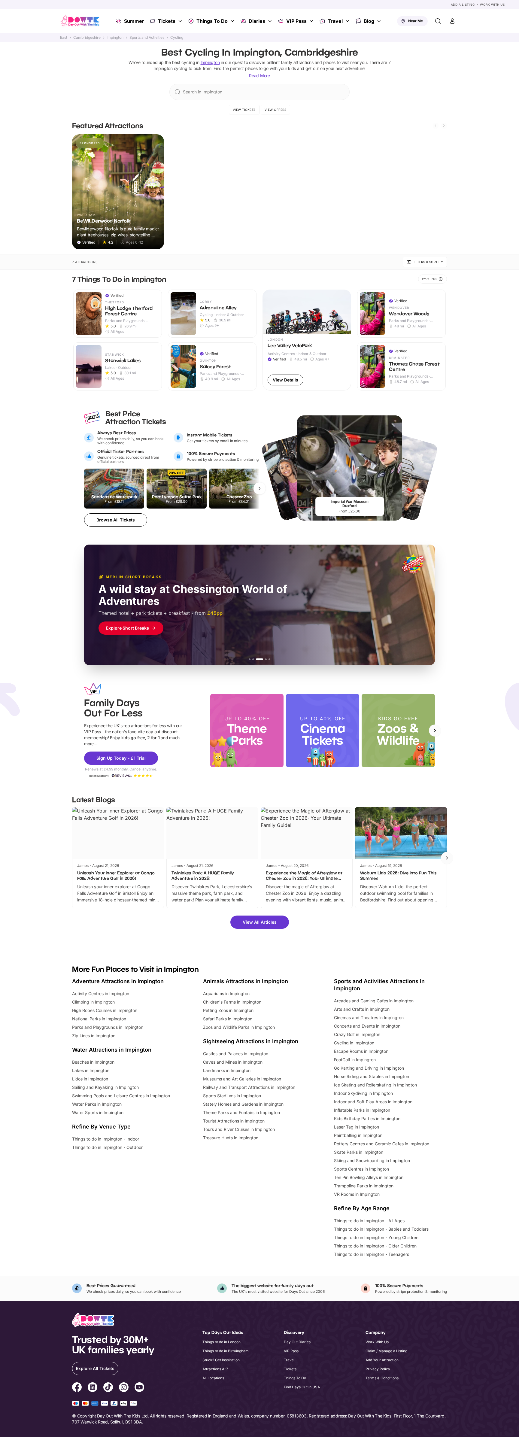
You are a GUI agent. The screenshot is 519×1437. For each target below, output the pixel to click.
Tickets (166, 21)
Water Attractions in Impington (111, 1050)
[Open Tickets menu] (181, 21)
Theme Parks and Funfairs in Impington (241, 1112)
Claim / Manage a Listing (386, 1351)
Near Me (415, 21)
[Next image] (344, 311)
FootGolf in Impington (355, 1059)
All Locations (213, 1378)
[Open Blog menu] (379, 21)
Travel (335, 21)
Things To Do (212, 21)
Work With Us (492, 4)
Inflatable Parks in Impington (362, 1110)
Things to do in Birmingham (225, 1351)
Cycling (176, 37)
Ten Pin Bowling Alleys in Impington (368, 1177)
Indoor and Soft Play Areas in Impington (373, 1101)
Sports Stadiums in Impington (232, 1095)
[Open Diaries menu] (270, 21)
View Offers (276, 109)
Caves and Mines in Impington (233, 1062)
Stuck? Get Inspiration (221, 1360)
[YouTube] (139, 1388)
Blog (369, 21)
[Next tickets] (259, 488)
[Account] (452, 21)
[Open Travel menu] (348, 21)
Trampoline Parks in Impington (363, 1185)
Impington (115, 37)
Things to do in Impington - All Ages (369, 1220)
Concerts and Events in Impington (367, 1025)
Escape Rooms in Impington (361, 1051)
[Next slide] (444, 126)
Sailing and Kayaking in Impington (105, 1087)
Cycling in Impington (354, 1042)
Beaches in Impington (93, 1062)
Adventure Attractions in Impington (118, 981)
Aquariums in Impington (226, 993)
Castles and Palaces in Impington (235, 1053)
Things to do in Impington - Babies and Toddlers (381, 1229)
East (63, 37)
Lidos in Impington (90, 1078)
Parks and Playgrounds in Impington (107, 1027)
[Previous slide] (435, 126)
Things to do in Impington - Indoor (105, 1138)
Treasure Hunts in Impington (230, 1137)
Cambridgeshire (87, 37)
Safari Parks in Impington (227, 1018)
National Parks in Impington (99, 1018)
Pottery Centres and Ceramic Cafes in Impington (381, 1143)
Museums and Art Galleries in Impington (242, 1078)
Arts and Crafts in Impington (362, 1009)
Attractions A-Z (215, 1369)
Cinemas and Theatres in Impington (369, 1017)
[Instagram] (124, 1388)
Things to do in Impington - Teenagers (371, 1254)
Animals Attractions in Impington (245, 981)
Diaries (257, 21)
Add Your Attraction (382, 1360)
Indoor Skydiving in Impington (363, 1093)
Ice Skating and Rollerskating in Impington (375, 1084)
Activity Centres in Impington (100, 993)
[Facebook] (77, 1388)
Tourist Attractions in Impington (234, 1120)
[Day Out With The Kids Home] (80, 21)
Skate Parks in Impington (358, 1152)
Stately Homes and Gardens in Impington (243, 1104)
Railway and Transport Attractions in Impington (249, 1087)
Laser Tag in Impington (356, 1126)
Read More (259, 75)
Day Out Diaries (297, 1342)
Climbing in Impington (93, 1001)
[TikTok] (108, 1388)
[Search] (438, 21)
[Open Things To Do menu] (233, 21)
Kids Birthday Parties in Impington (367, 1118)
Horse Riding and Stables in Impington (371, 1076)
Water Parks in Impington (97, 1104)
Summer (134, 21)
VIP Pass (296, 21)
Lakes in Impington (90, 1070)
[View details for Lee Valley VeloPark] (307, 340)
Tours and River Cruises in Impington (239, 1129)
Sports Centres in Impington (361, 1168)
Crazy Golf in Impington (357, 1034)
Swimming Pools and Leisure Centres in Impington (121, 1095)
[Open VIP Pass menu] (312, 21)
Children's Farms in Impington (232, 1001)
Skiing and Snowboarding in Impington (372, 1160)
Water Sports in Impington (97, 1112)
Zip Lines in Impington (93, 1035)
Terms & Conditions (382, 1378)
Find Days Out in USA (302, 1387)
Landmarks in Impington (226, 1070)
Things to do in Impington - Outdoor (107, 1147)
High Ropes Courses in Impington (104, 1010)
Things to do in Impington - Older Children (375, 1245)
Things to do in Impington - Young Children (376, 1237)
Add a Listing (463, 4)
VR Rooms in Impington (357, 1194)
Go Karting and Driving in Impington (369, 1068)
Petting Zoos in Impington (228, 1010)
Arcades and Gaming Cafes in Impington (374, 1000)
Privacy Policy (378, 1369)
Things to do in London (221, 1342)
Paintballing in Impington (358, 1135)
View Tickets (244, 109)
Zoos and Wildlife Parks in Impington (239, 1027)
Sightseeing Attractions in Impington (250, 1041)
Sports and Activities (146, 37)
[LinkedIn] (92, 1388)
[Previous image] (270, 311)
